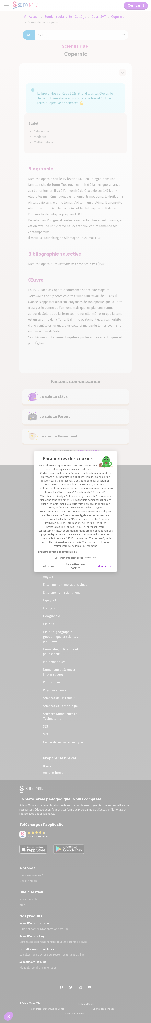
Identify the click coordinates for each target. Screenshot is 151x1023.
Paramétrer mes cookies (75, 566)
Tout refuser (48, 566)
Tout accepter (103, 566)
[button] (8, 1016)
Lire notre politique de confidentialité (57, 551)
